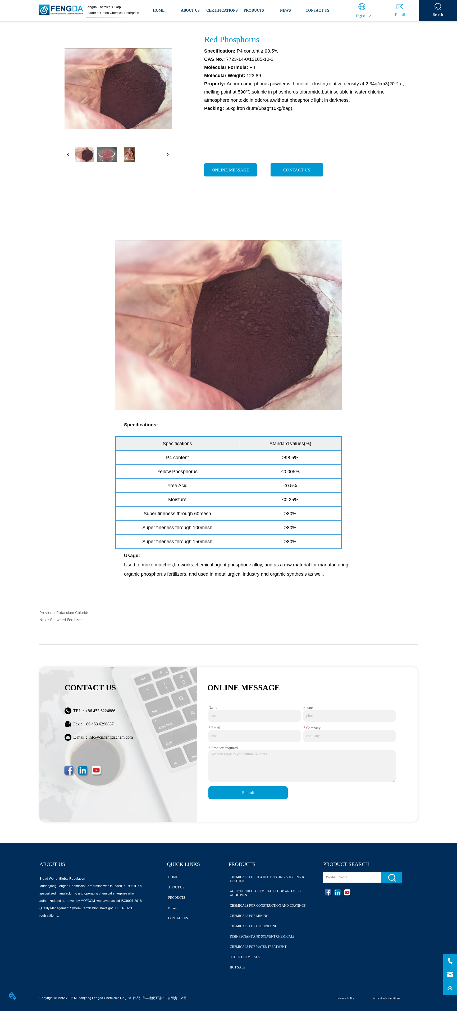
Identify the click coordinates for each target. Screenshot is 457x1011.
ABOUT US (190, 10)
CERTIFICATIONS (222, 10)
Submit (248, 792)
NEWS (285, 10)
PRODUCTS (254, 10)
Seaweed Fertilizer (66, 619)
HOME (158, 10)
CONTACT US (317, 10)
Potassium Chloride (72, 612)
